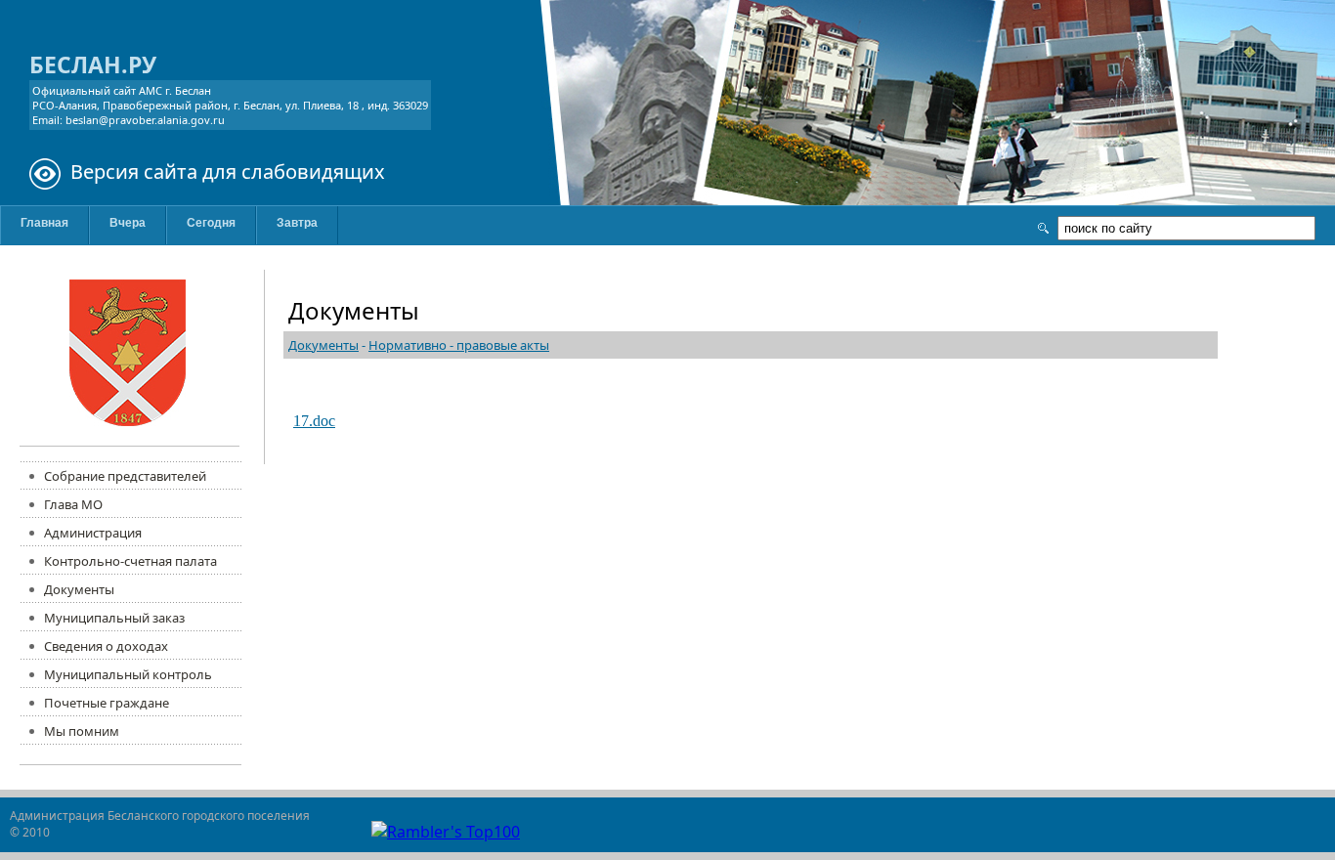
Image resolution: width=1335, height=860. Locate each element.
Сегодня (211, 223)
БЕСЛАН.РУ (92, 64)
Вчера (127, 223)
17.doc (314, 420)
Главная (44, 223)
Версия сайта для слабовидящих (227, 171)
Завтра (297, 223)
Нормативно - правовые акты (458, 345)
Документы (323, 345)
